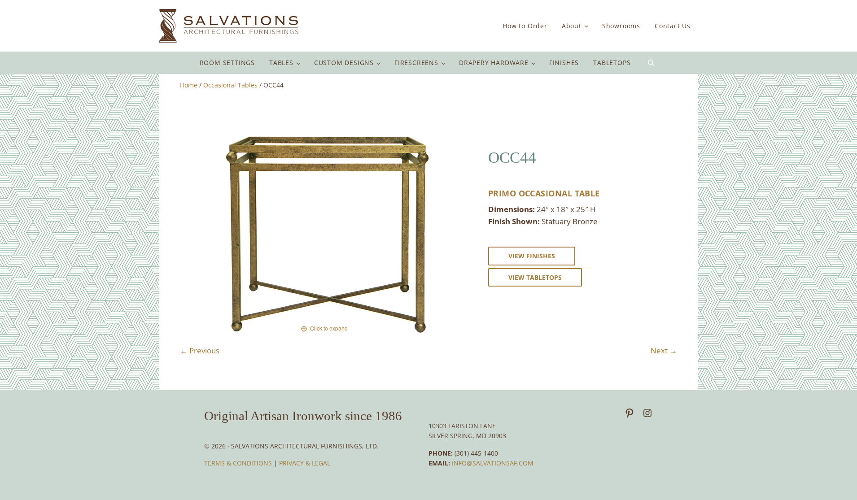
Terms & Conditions (239, 463)
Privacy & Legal (304, 463)
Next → (664, 350)
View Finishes (531, 256)
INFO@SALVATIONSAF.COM (492, 463)
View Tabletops (535, 277)
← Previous (199, 350)
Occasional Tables (230, 85)
